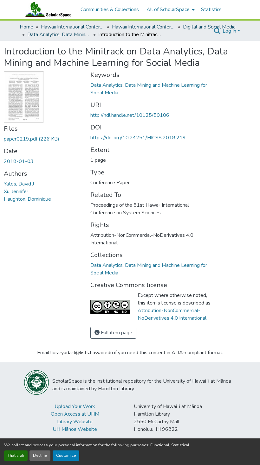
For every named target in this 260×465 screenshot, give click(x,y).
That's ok (16, 455)
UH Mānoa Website (75, 429)
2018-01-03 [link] (19, 161)
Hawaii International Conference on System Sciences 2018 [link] (143, 26)
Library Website (75, 421)
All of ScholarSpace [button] (168, 9)
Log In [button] (230, 31)
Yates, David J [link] (19, 183)
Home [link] (26, 26)
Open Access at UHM (75, 414)
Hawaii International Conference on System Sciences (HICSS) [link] (72, 26)
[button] (47, 9)
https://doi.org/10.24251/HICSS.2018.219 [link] (138, 137)
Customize (66, 455)
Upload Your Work (75, 406)
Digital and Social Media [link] (209, 26)
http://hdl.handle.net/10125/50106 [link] (129, 115)
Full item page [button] (116, 332)
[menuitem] (170, 9)
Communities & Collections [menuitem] (110, 9)
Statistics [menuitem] (211, 9)
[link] (43, 139)
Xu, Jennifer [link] (16, 191)
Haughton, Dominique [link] (27, 199)
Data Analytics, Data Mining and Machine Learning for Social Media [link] (59, 34)
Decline (40, 455)
